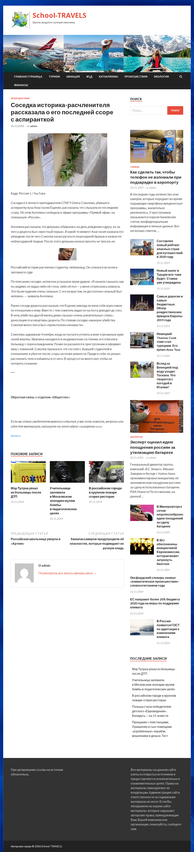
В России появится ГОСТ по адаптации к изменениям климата (168, 629)
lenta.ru (15, 435)
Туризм (54, 76)
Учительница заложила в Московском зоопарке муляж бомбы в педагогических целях (63, 500)
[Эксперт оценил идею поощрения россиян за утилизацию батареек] (156, 433)
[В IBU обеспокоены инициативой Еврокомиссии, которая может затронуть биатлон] (142, 553)
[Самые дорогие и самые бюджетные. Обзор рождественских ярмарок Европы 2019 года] (142, 309)
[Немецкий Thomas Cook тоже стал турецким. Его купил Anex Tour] (142, 347)
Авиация (73, 76)
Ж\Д (89, 76)
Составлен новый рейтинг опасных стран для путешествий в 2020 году (170, 248)
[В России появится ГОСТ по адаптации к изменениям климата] (142, 634)
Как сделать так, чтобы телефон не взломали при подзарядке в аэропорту (155, 177)
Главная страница (28, 76)
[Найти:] (156, 110)
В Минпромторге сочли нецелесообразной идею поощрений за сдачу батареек (171, 516)
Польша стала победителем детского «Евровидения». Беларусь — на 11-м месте (151, 711)
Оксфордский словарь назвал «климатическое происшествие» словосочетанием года (154, 581)
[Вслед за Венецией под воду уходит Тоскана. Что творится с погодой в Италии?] (142, 376)
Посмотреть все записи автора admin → (67, 573)
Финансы (21, 85)
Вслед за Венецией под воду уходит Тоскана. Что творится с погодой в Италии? (167, 375)
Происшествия (135, 76)
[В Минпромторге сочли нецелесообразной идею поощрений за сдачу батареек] (142, 520)
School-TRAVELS (59, 15)
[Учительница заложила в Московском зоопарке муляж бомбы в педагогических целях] (67, 484)
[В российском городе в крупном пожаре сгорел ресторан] (106, 484)
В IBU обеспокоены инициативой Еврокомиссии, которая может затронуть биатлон (168, 552)
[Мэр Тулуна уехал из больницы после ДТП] (28, 484)
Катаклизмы (108, 76)
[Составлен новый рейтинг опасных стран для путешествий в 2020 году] (142, 254)
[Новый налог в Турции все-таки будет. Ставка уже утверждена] (142, 284)
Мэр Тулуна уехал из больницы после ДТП (26, 492)
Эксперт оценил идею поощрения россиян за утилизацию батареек (152, 447)
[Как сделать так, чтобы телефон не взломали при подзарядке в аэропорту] (156, 163)
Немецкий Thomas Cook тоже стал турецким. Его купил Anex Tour (169, 341)
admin (33, 126)
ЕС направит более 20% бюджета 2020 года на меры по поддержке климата (155, 603)
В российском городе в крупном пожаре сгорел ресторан (105, 492)
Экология (161, 76)
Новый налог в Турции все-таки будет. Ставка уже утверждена (169, 276)
